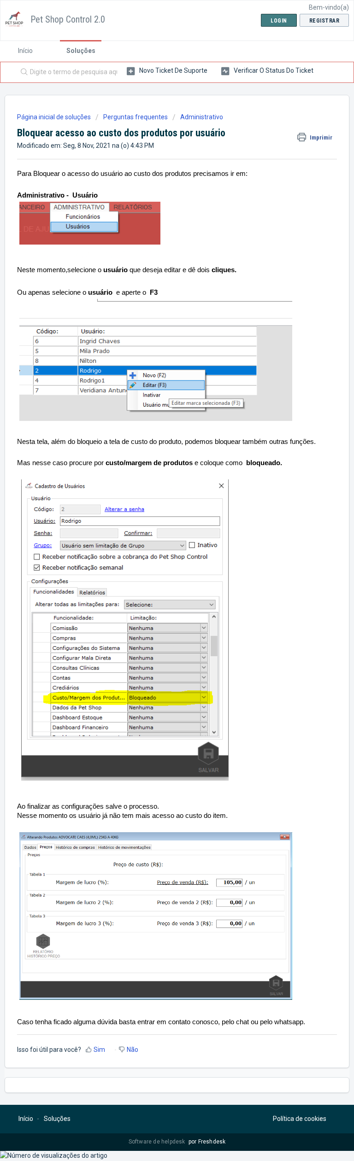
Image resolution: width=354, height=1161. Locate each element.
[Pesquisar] (22, 72)
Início (25, 50)
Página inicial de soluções (54, 117)
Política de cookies (299, 1118)
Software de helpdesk (158, 1141)
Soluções (80, 50)
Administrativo (201, 117)
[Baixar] (160, 587)
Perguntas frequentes (135, 117)
